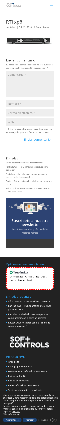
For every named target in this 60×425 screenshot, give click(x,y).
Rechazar (30, 420)
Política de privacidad (18, 380)
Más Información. (11, 414)
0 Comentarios (41, 27)
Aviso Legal (14, 361)
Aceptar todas (12, 420)
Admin (13, 27)
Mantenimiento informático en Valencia (27, 371)
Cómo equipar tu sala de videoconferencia (24, 162)
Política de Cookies (17, 376)
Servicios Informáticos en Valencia (25, 390)
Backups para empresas (20, 366)
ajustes (16, 411)
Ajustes (44, 420)
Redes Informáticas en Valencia (23, 385)
